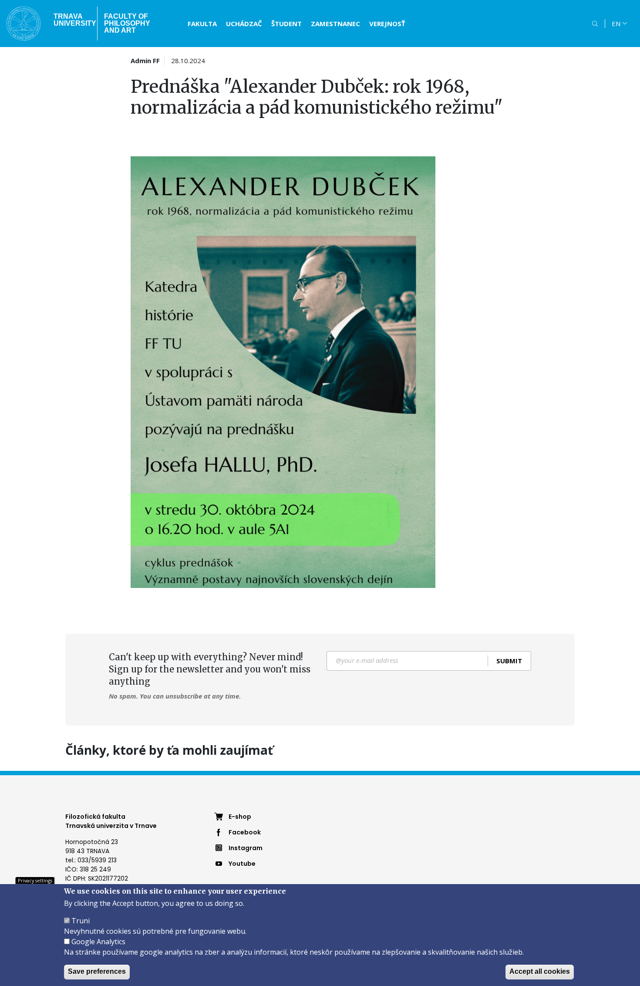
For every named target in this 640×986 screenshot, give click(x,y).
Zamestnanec (335, 23)
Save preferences (97, 971)
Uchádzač (244, 23)
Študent (286, 23)
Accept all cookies (539, 971)
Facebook (245, 832)
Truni (80, 920)
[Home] (23, 24)
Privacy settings (35, 880)
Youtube (242, 863)
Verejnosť (387, 23)
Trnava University (72, 20)
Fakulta (202, 23)
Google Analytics (98, 941)
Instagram (246, 848)
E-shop (240, 816)
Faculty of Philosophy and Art (127, 23)
